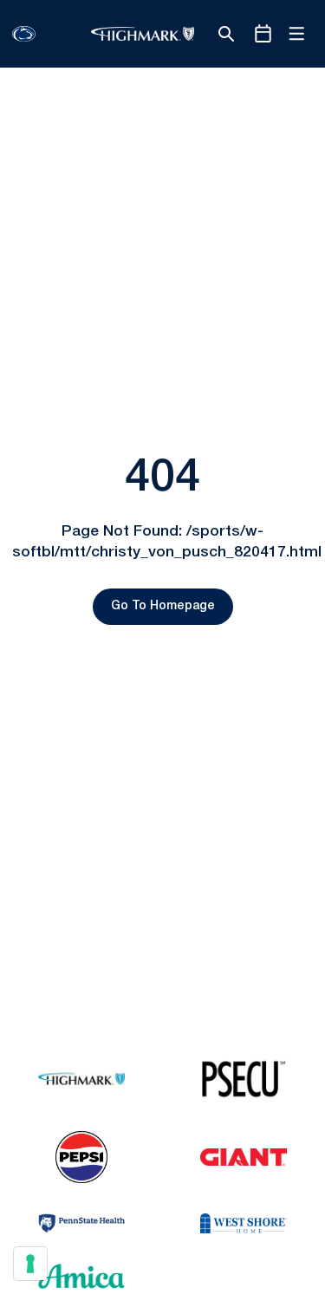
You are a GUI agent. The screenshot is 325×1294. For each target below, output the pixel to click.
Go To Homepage (163, 606)
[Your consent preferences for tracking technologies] (30, 1263)
